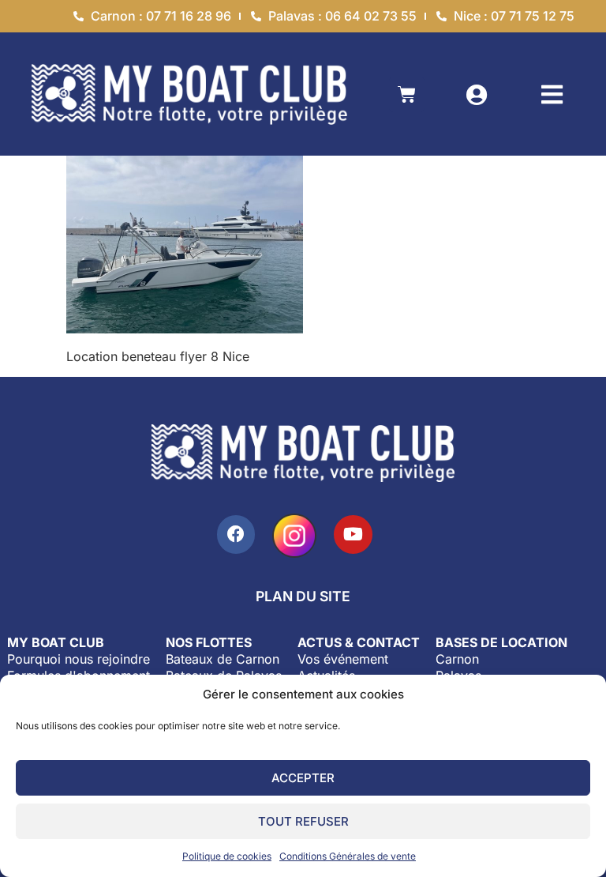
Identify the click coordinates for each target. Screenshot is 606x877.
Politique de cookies (226, 856)
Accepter (303, 777)
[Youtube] (353, 534)
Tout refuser (303, 821)
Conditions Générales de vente (347, 856)
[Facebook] (236, 534)
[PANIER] (407, 94)
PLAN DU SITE (303, 596)
